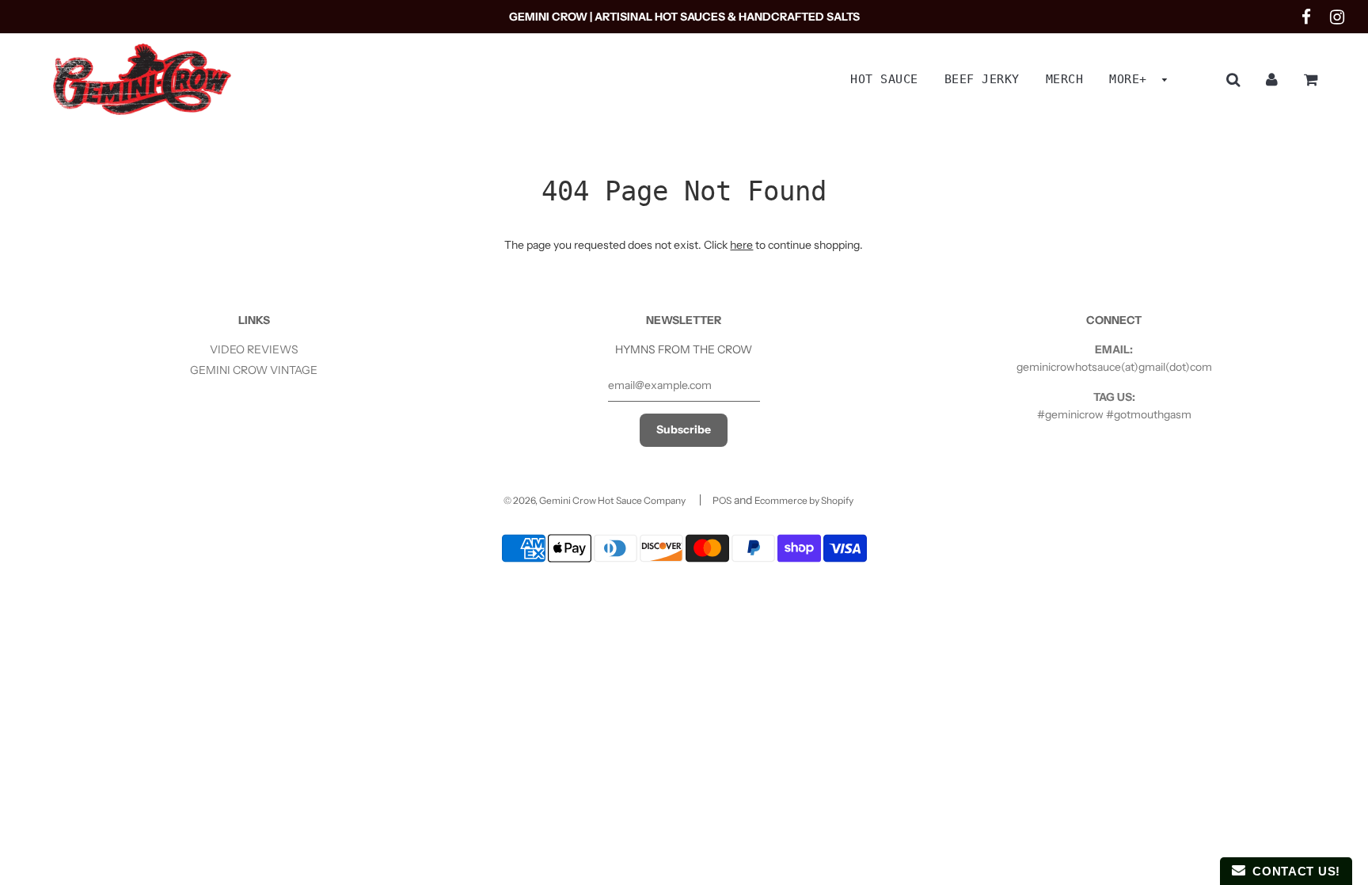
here (741, 245)
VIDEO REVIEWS (254, 349)
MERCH (1065, 79)
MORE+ (1131, 79)
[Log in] (1272, 79)
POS (722, 500)
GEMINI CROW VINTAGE (253, 370)
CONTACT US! (1292, 871)
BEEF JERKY (982, 79)
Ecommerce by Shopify (803, 500)
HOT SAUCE (884, 79)
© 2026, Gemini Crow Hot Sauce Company (595, 500)
